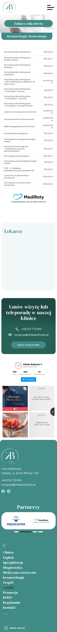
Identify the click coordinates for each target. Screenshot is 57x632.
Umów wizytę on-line (28, 344)
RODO (7, 597)
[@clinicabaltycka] (18, 365)
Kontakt (9, 607)
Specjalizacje (13, 562)
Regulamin (11, 602)
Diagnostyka (12, 567)
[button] (16, 531)
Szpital (8, 557)
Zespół (8, 582)
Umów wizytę (17, 628)
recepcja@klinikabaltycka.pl (31, 334)
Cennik (8, 587)
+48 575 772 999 (31, 329)
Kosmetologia (13, 577)
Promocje (10, 592)
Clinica (8, 552)
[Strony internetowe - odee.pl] (5, 614)
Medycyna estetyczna (19, 572)
